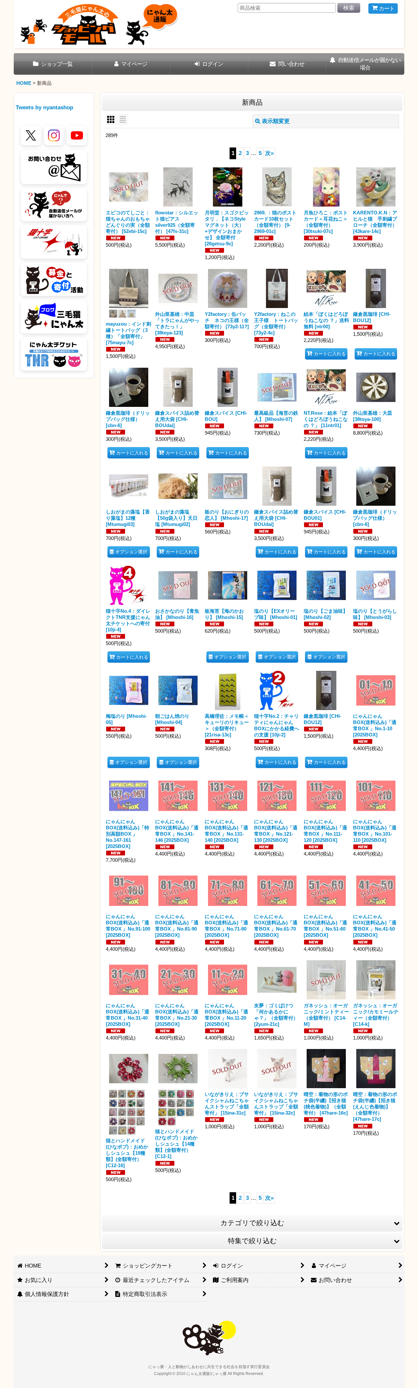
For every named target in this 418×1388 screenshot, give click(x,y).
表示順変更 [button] (276, 121)
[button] (252, 1223)
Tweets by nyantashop (44, 107)
